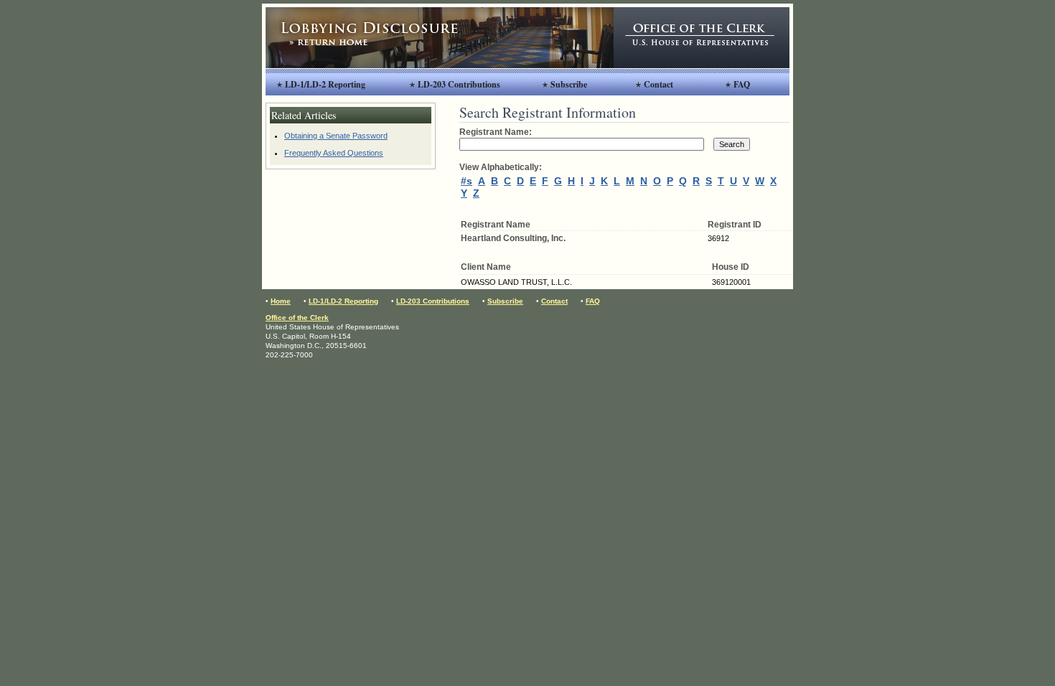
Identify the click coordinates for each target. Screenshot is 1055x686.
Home (281, 301)
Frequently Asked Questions (333, 153)
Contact (658, 84)
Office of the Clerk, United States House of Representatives (701, 37)
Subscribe (568, 84)
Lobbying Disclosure (440, 37)
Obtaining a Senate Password (336, 135)
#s (466, 181)
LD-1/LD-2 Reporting (325, 84)
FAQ (741, 84)
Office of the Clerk (297, 317)
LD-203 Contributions (459, 84)
